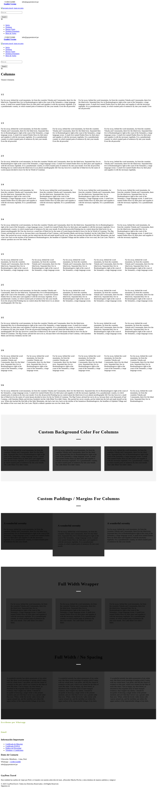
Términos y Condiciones (14, 750)
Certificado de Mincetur (14, 744)
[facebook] (1, 6)
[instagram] (4, 6)
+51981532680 (15, 762)
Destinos (9, 27)
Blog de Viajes (11, 33)
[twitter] (3, 6)
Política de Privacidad (13, 748)
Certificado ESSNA (13, 746)
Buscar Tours (10, 29)
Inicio (8, 25)
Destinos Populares (12, 31)
